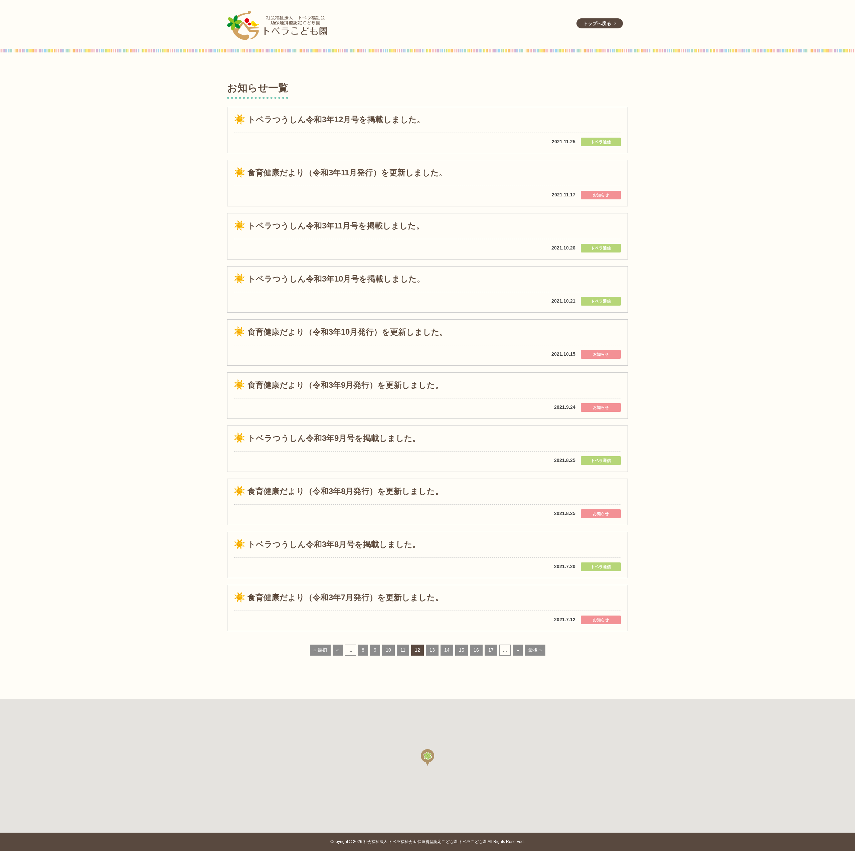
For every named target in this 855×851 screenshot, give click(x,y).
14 (447, 650)
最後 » (535, 650)
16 (476, 650)
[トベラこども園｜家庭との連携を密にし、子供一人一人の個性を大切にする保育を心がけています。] (277, 24)
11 (402, 650)
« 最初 (320, 650)
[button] (427, 757)
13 (432, 650)
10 (388, 650)
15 (461, 650)
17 (491, 650)
